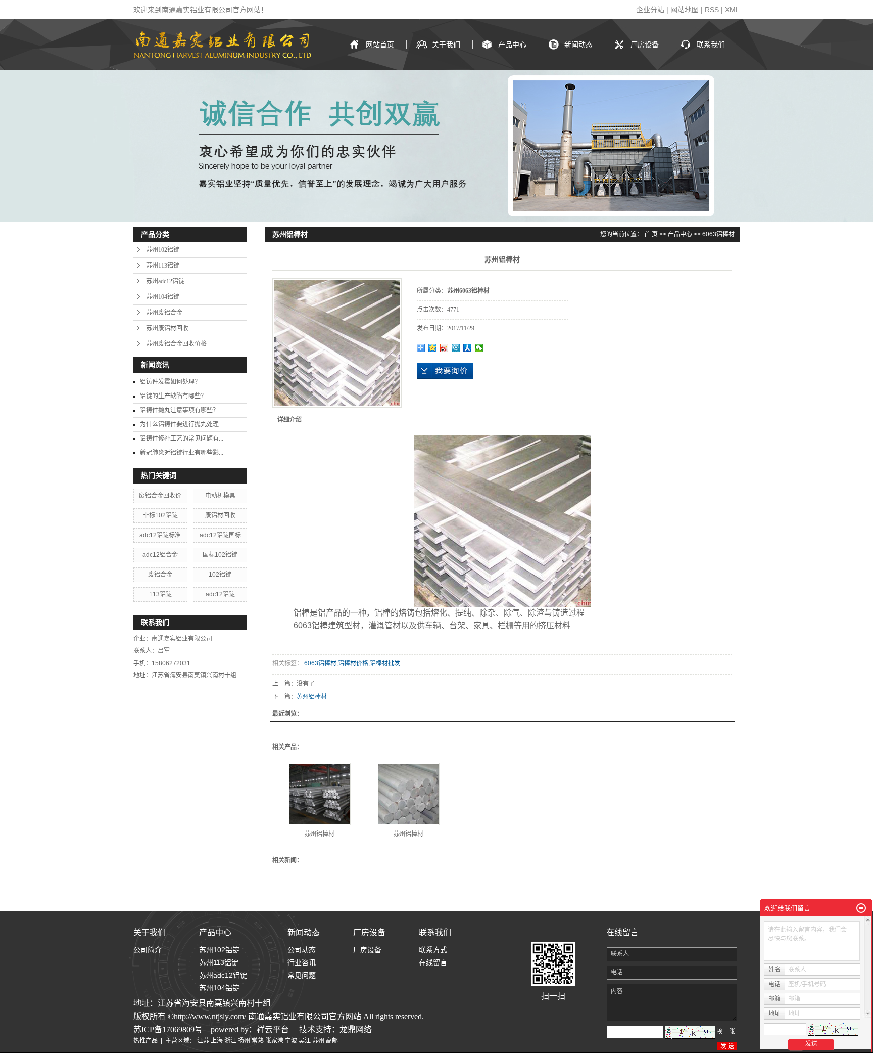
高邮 (332, 1040)
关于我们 (446, 44)
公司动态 (301, 950)
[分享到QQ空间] (432, 348)
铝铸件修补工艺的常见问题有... (181, 438)
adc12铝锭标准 (160, 535)
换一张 (726, 1031)
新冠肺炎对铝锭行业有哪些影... (181, 452)
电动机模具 (220, 495)
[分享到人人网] (467, 348)
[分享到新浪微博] (444, 348)
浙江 (230, 1040)
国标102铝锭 (220, 554)
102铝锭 (220, 574)
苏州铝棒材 (312, 696)
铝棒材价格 (353, 663)
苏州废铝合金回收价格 (176, 343)
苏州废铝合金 (164, 312)
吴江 (305, 1040)
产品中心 (512, 44)
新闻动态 (578, 44)
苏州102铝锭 (162, 249)
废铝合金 (160, 574)
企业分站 (650, 10)
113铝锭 (160, 594)
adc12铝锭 (220, 594)
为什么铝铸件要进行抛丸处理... (181, 424)
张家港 (274, 1040)
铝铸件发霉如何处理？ (170, 381)
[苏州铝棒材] (319, 794)
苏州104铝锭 (162, 296)
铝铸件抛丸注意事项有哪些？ (179, 410)
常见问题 (301, 975)
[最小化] (861, 908)
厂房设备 (644, 44)
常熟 (258, 1040)
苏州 (318, 1040)
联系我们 (711, 44)
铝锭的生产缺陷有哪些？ (173, 396)
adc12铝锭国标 (220, 535)
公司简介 (147, 950)
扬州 (244, 1040)
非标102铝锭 (160, 515)
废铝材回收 (220, 515)
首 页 (651, 234)
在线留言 (433, 962)
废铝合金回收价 (160, 495)
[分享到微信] (479, 348)
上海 (217, 1040)
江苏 (203, 1040)
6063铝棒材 (718, 234)
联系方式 (433, 950)
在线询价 (445, 371)
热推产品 (145, 1040)
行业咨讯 (301, 962)
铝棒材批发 (385, 663)
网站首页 (380, 44)
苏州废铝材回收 (167, 328)
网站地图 (684, 10)
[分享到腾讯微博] (456, 348)
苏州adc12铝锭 (165, 281)
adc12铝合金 (160, 554)
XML (732, 10)
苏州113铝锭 (162, 265)
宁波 (291, 1040)
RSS (712, 10)
